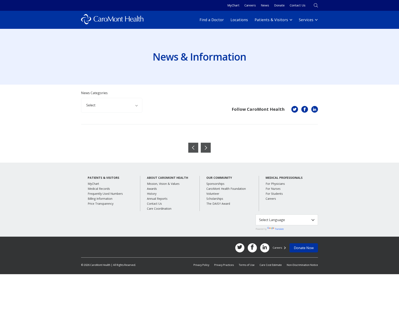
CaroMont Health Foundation (226, 189)
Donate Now (304, 248)
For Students (274, 194)
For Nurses (273, 189)
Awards (152, 189)
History (151, 194)
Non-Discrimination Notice (302, 265)
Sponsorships (215, 184)
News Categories (94, 93)
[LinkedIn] (314, 109)
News (265, 5)
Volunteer (212, 194)
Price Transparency (100, 204)
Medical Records (99, 189)
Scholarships (214, 199)
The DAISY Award (218, 204)
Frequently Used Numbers (105, 194)
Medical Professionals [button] (284, 178)
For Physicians (275, 184)
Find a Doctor (212, 19)
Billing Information (100, 199)
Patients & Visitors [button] (103, 178)
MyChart (233, 5)
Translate (279, 229)
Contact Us (297, 5)
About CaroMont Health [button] (167, 178)
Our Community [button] (219, 178)
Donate (279, 5)
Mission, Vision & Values (163, 184)
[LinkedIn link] (264, 247)
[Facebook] (304, 109)
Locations (239, 19)
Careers (250, 5)
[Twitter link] (239, 247)
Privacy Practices (224, 265)
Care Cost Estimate (271, 265)
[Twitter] (294, 109)
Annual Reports (157, 199)
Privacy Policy (201, 265)
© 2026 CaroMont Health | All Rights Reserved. (108, 265)
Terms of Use (247, 265)
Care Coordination (159, 209)
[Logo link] (112, 20)
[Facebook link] (252, 247)
